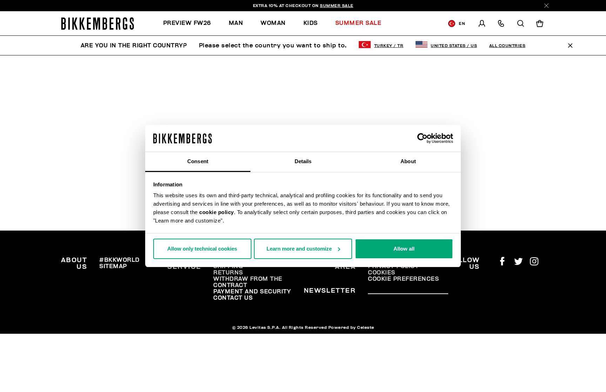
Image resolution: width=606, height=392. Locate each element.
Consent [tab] (197, 161)
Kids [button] (310, 23)
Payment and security (252, 291)
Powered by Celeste (351, 327)
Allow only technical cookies (202, 249)
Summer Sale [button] (358, 23)
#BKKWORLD (119, 260)
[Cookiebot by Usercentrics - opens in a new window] (422, 138)
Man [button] (236, 23)
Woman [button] (273, 23)
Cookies (381, 272)
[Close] (546, 5)
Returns (228, 272)
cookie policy (216, 212)
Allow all (404, 249)
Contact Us (232, 298)
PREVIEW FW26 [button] (187, 23)
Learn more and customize (299, 249)
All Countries (507, 46)
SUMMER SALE (337, 6)
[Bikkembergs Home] (97, 23)
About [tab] (408, 161)
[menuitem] (191, 23)
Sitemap (113, 266)
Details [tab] (303, 161)
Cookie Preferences (403, 279)
